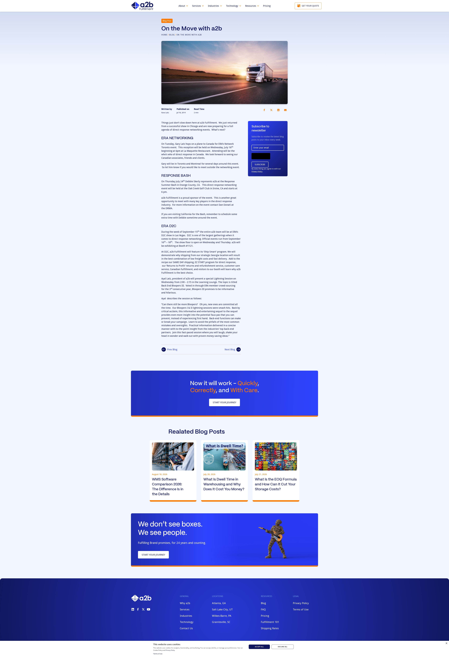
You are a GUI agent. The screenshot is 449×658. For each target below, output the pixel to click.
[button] (183, 5)
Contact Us (186, 628)
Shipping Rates (270, 628)
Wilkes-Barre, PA (221, 615)
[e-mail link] (285, 110)
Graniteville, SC (221, 621)
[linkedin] (132, 609)
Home (164, 35)
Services (184, 609)
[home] (142, 6)
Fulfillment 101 (270, 621)
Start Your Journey (224, 402)
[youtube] (148, 609)
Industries (186, 615)
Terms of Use (301, 609)
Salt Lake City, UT (222, 609)
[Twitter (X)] (143, 609)
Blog (172, 35)
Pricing (267, 5)
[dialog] (224, 649)
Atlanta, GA (219, 603)
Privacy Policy (301, 603)
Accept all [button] (259, 647)
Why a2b (185, 603)
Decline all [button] (282, 647)
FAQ (263, 609)
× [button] (446, 643)
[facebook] (138, 609)
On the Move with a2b (189, 35)
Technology (186, 621)
